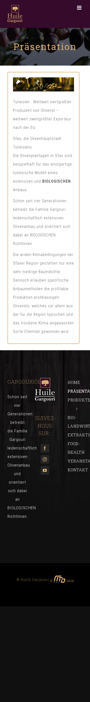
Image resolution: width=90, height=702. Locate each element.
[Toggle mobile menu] (79, 7)
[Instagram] (44, 459)
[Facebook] (44, 448)
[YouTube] (44, 470)
